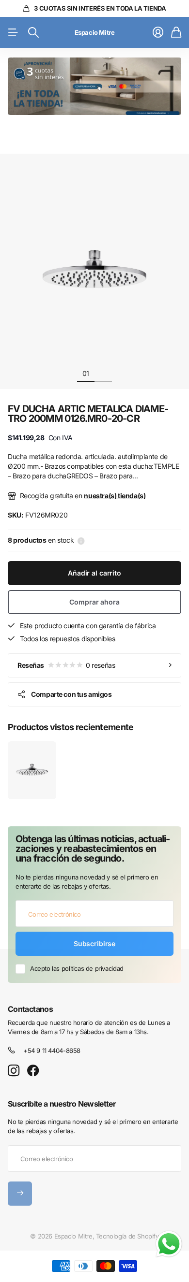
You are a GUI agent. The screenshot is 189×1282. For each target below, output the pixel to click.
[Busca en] (33, 32)
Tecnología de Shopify (127, 1236)
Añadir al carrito (94, 573)
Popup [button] (81, 540)
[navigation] (103, 373)
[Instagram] (13, 1071)
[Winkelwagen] (176, 32)
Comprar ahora (94, 602)
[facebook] (33, 1071)
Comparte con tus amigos (71, 694)
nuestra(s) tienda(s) (114, 495)
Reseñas (66, 665)
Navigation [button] (13, 32)
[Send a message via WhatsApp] (169, 1244)
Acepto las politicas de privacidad (77, 968)
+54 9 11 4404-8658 (51, 1050)
